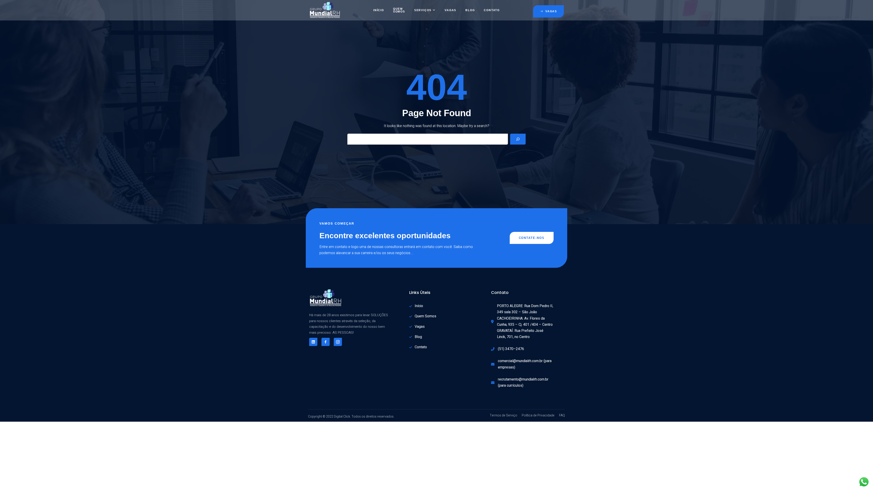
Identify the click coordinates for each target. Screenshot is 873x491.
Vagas (450, 10)
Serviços (422, 10)
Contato (492, 10)
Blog (470, 10)
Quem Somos (399, 10)
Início (378, 10)
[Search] (518, 139)
